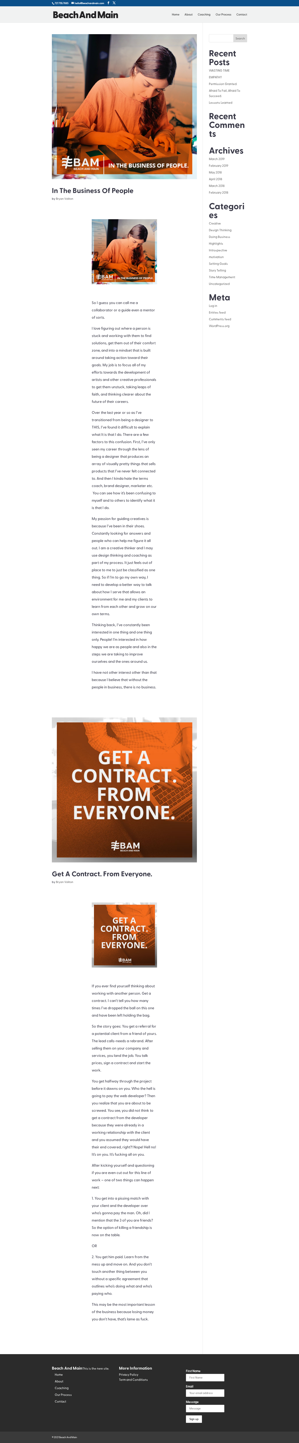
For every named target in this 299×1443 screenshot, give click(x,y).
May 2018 (215, 172)
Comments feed (220, 319)
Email (189, 1386)
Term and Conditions (133, 1379)
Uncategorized (219, 284)
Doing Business (219, 237)
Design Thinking (220, 230)
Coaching (204, 14)
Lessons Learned (220, 102)
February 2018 (218, 192)
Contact (241, 14)
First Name (193, 1371)
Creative (215, 223)
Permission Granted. (223, 84)
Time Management (222, 277)
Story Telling (217, 270)
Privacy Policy (128, 1374)
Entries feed (217, 312)
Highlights (216, 243)
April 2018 (215, 179)
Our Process (223, 14)
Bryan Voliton (64, 198)
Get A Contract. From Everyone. (102, 873)
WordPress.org (219, 326)
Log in (213, 305)
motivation (216, 257)
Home (175, 14)
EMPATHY (215, 77)
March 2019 (217, 159)
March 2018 (217, 185)
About (188, 14)
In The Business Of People (92, 190)
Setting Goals (218, 263)
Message (192, 1402)
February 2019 (218, 165)
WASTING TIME (219, 70)
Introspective (218, 250)
